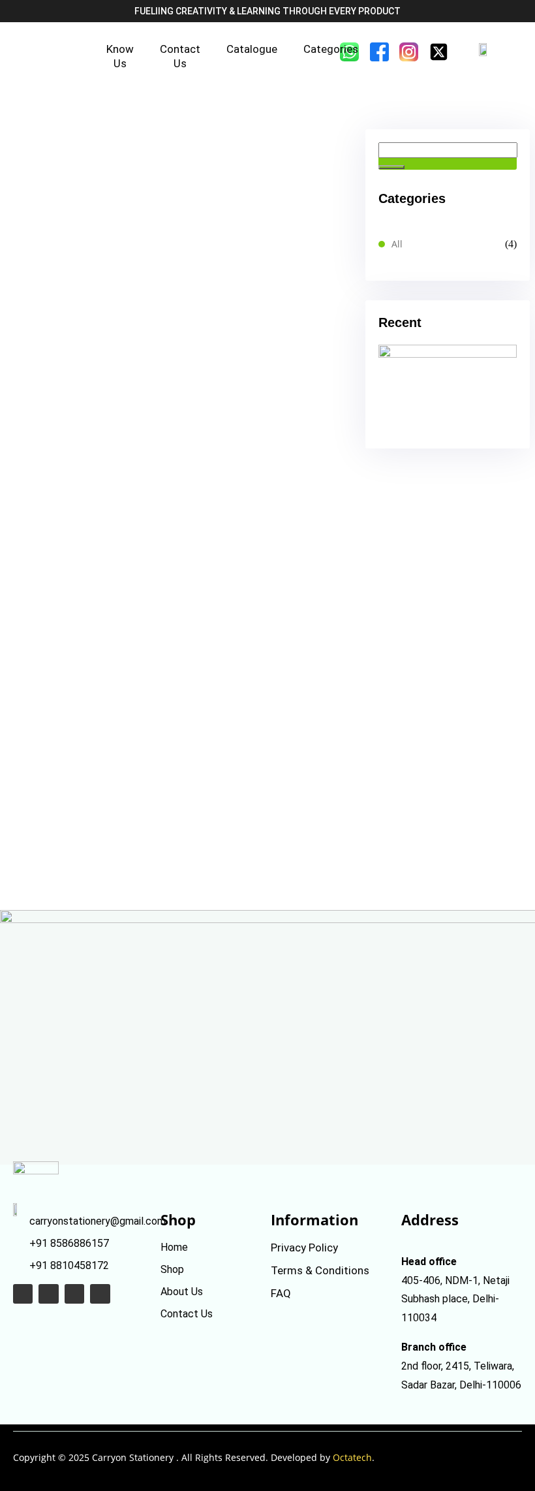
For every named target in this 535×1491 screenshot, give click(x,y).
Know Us (120, 56)
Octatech (352, 1457)
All (397, 244)
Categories (330, 48)
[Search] (391, 167)
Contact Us (180, 56)
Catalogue (251, 48)
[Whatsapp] (23, 1294)
